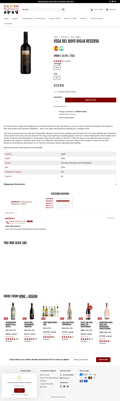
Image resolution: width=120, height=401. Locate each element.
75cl (57, 78)
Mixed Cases (55, 18)
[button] (59, 61)
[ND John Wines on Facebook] (64, 386)
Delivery (43, 381)
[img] (10, 218)
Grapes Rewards (46, 384)
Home (6, 18)
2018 (57, 67)
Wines (15, 18)
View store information (66, 117)
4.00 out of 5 (26, 202)
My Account (45, 375)
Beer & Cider (70, 18)
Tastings (8, 24)
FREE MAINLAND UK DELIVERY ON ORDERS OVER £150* (56, 1)
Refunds (43, 387)
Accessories (97, 18)
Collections (64, 37)
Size (55, 74)
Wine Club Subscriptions (49, 378)
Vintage (57, 63)
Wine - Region (76, 37)
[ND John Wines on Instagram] (61, 386)
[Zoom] (25, 53)
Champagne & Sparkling (33, 18)
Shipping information (14, 184)
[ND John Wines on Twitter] (68, 386)
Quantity (58, 97)
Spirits (83, 18)
